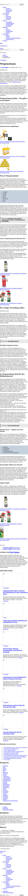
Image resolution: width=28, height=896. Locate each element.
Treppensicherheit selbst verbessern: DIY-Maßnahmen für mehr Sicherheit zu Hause (15, 592)
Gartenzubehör (9, 24)
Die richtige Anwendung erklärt (11, 752)
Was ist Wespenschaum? (9, 750)
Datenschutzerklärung (8, 809)
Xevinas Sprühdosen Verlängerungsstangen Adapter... (12, 141)
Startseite (5, 807)
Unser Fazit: (7, 759)
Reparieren (8, 17)
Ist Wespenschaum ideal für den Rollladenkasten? (15, 755)
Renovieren (8, 11)
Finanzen (8, 30)
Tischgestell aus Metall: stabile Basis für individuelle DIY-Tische (15, 621)
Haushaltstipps (9, 31)
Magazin (5, 40)
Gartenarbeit (9, 22)
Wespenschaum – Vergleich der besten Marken (15, 756)
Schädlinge (8, 26)
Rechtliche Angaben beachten (11, 754)
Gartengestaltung (10, 23)
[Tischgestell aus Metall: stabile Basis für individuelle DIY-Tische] (15, 610)
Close (1, 852)
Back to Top (3, 851)
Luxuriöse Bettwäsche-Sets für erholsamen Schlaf (12, 733)
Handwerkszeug (10, 39)
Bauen (4, 7)
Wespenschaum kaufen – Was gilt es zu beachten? (15, 747)
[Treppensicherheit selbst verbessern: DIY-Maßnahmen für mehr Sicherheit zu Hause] (15, 580)
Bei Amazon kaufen (4, 142)
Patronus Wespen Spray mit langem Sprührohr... (11, 288)
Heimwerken (6, 13)
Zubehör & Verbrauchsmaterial (13, 38)
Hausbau (8, 8)
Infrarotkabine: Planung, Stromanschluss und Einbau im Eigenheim (12, 650)
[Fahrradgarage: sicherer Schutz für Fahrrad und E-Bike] (15, 695)
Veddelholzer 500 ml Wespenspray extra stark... (11, 303)
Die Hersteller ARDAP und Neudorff (12, 758)
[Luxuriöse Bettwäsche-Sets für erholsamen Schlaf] (15, 721)
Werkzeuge (5, 34)
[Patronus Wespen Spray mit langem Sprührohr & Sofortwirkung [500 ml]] (4, 287)
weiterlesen (5, 601)
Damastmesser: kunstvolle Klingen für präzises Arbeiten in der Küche (14, 678)
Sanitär (7, 12)
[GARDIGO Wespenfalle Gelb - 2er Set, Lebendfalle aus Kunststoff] (6, 155)
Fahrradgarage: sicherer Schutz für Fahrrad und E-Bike (14, 706)
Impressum (5, 808)
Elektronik (8, 16)
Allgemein (5, 765)
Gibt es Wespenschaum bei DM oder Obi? (14, 751)
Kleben (7, 36)
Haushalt (5, 27)
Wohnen (8, 32)
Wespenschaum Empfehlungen (11, 748)
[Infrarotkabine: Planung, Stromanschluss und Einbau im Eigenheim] (15, 638)
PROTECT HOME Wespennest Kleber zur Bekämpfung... (14, 538)
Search (21, 4)
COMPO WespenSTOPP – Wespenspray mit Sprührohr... (13, 273)
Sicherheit (8, 19)
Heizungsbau (9, 9)
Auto (7, 28)
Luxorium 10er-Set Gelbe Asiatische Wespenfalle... (12, 171)
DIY (7, 15)
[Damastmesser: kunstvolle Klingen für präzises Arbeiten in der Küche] (15, 666)
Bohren (7, 35)
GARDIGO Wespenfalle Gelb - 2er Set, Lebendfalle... (13, 156)
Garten (4, 20)
